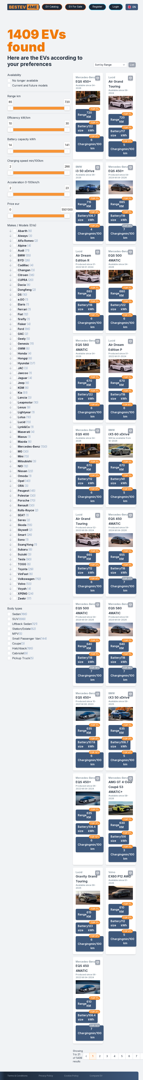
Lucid (24, 422)
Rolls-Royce (28, 510)
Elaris (23, 304)
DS (22, 294)
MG (23, 451)
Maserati (26, 432)
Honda (24, 353)
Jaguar (25, 378)
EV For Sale (75, 6)
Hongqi (25, 358)
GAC (23, 334)
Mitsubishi (27, 461)
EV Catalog (52, 6)
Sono (23, 539)
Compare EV (96, 1075)
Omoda (25, 476)
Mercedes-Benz (32, 446)
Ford (24, 329)
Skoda (25, 525)
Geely (24, 338)
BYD (24, 260)
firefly (24, 319)
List (132, 64)
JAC (23, 368)
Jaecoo (25, 373)
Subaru (25, 549)
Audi (23, 250)
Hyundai (26, 363)
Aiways (25, 236)
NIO (23, 466)
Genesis (26, 343)
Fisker (24, 324)
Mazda (25, 441)
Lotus (24, 417)
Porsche (26, 500)
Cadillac (25, 265)
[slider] (10, 108)
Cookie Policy (71, 1075)
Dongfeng (27, 289)
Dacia (24, 285)
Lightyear (26, 412)
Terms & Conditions (17, 1075)
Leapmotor (28, 402)
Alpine (24, 245)
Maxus (24, 436)
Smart (25, 534)
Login (116, 6)
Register (97, 6)
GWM (24, 348)
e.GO (23, 299)
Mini (23, 456)
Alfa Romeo (28, 240)
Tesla (25, 559)
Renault (26, 505)
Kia (23, 392)
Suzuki (24, 554)
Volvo (25, 584)
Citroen (26, 275)
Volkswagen (29, 579)
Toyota (25, 569)
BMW (24, 255)
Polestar (27, 495)
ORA (23, 485)
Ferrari (24, 309)
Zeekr (24, 598)
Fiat (23, 314)
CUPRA (25, 280)
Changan (26, 270)
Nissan (25, 471)
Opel (24, 481)
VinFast (25, 574)
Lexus (24, 407)
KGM (23, 387)
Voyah (24, 588)
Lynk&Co (26, 427)
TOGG (24, 564)
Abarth (25, 231)
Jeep (23, 383)
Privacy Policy (46, 1075)
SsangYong (27, 544)
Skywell (25, 530)
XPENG (25, 593)
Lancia (25, 397)
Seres (24, 520)
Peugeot (26, 490)
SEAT (23, 515)
